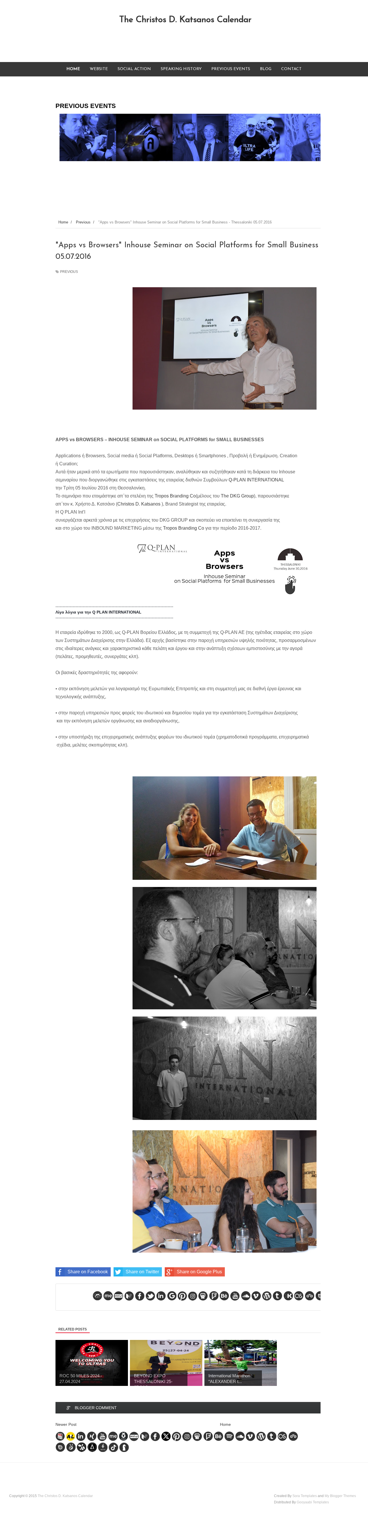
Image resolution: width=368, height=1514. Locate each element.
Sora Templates (304, 1496)
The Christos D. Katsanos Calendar (185, 20)
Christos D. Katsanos (138, 504)
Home (225, 1424)
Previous (69, 272)
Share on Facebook (88, 1271)
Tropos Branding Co (175, 495)
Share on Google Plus (199, 1271)
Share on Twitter (142, 1271)
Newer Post (65, 1424)
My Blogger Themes (340, 1496)
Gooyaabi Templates (313, 1502)
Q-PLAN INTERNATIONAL (256, 479)
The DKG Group (237, 495)
